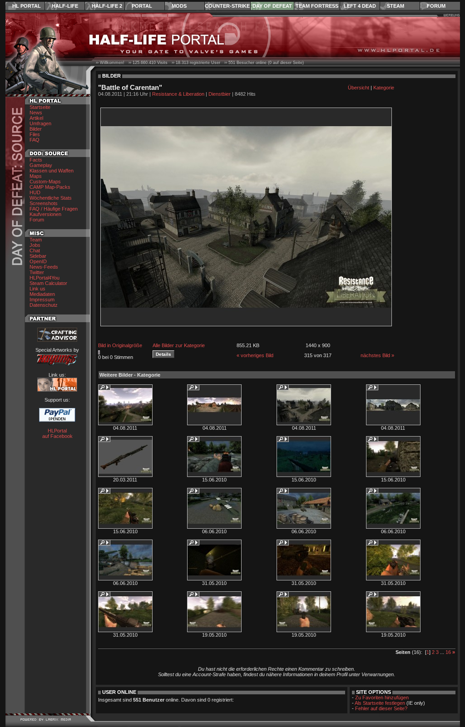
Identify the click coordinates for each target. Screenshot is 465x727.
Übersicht (358, 87)
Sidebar (38, 256)
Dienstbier (219, 94)
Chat (35, 250)
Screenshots (44, 203)
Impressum (42, 299)
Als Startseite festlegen (380, 703)
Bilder (36, 129)
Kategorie (383, 87)
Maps (36, 176)
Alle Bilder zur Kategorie (179, 345)
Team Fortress (317, 6)
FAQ (35, 139)
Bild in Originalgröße (120, 345)
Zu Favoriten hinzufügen (382, 697)
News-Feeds (44, 267)
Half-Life (65, 6)
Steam (395, 6)
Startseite (40, 107)
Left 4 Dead (360, 6)
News (36, 112)
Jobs (35, 245)
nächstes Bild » (377, 355)
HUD (35, 192)
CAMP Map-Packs (50, 187)
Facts (36, 159)
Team (36, 239)
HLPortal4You (44, 277)
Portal (142, 6)
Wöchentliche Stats (51, 198)
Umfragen (40, 123)
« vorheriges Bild (255, 355)
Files (35, 134)
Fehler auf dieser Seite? (381, 708)
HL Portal (26, 6)
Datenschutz (44, 305)
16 (448, 652)
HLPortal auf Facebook (57, 433)
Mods (179, 6)
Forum (436, 6)
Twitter (37, 272)
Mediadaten (42, 294)
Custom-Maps (45, 181)
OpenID (38, 261)
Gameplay (41, 165)
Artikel (36, 118)
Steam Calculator (48, 283)
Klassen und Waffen (52, 170)
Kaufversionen (45, 214)
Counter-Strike (227, 6)
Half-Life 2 (107, 6)
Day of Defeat (272, 6)
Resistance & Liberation (178, 94)
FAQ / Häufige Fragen (54, 208)
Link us (37, 288)
